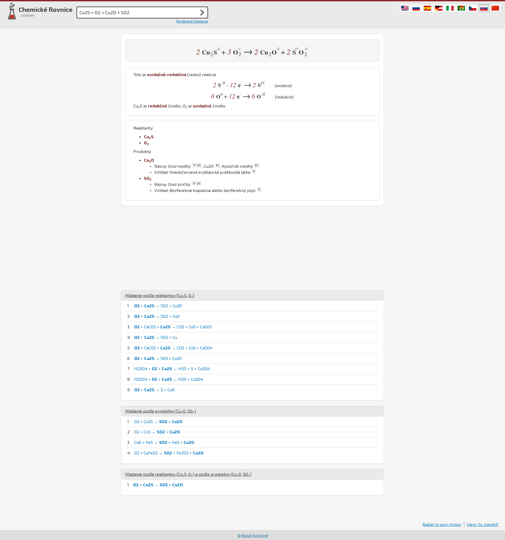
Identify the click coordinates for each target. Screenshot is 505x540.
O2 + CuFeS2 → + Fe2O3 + (168, 452)
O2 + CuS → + (157, 431)
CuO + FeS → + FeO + (164, 442)
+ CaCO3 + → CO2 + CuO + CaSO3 (173, 326)
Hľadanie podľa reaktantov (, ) (159, 295)
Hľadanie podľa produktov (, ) (160, 410)
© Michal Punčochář (253, 535)
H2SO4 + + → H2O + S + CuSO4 (172, 368)
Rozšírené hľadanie (192, 21)
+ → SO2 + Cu (155, 337)
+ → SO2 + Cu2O (158, 305)
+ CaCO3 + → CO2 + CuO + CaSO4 (173, 347)
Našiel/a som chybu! (441, 524)
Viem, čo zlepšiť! (482, 524)
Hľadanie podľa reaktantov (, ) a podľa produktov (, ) (188, 474)
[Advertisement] (252, 248)
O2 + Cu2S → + (158, 421)
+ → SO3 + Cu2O (158, 358)
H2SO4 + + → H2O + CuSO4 (168, 379)
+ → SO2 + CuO (157, 316)
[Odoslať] (202, 12)
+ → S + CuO (154, 389)
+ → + (158, 484)
